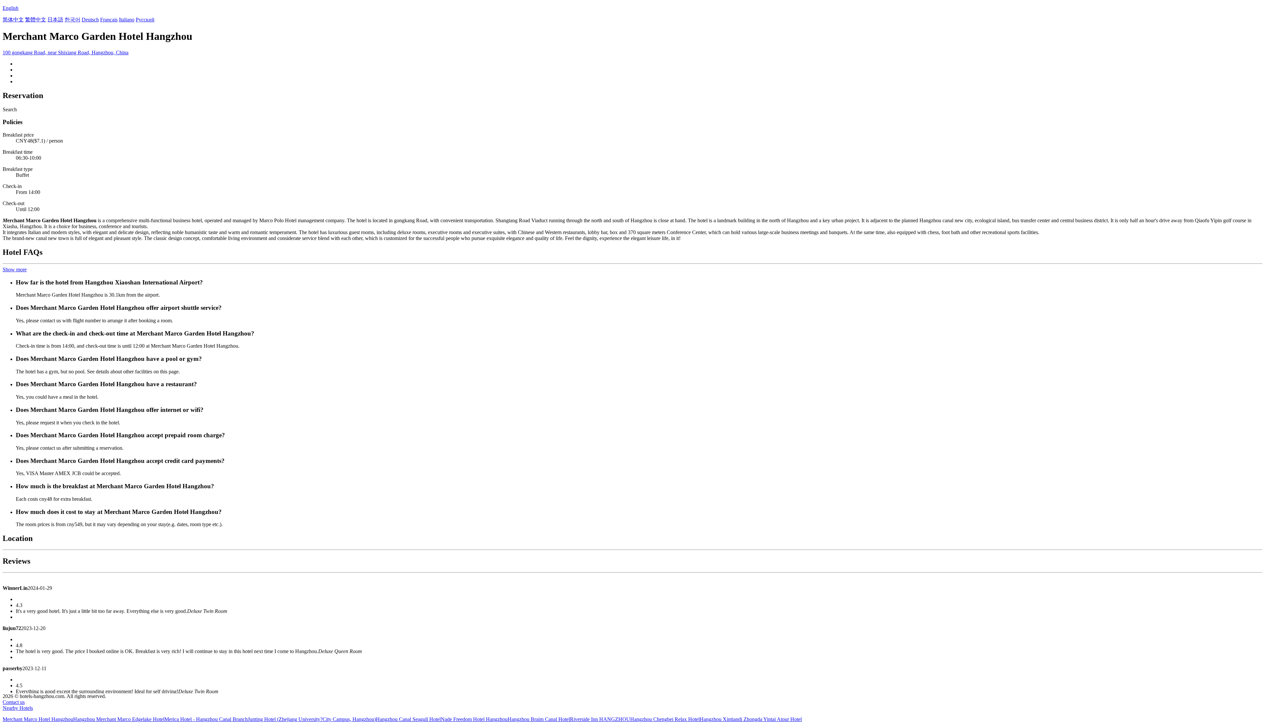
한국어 (72, 19)
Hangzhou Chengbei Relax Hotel (665, 719)
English (10, 8)
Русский (145, 19)
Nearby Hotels (18, 708)
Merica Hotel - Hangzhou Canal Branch (206, 719)
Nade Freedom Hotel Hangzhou (474, 719)
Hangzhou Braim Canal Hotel (539, 719)
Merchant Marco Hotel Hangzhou (38, 719)
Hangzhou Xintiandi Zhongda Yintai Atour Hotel (751, 719)
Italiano (126, 19)
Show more (15, 269)
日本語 (55, 19)
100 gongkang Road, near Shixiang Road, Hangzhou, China (65, 52)
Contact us (14, 702)
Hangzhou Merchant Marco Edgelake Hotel (118, 719)
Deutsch (90, 19)
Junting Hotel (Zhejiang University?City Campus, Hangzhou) (312, 719)
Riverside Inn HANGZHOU (600, 719)
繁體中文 (35, 19)
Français (109, 19)
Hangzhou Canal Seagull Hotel (408, 719)
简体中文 (13, 19)
